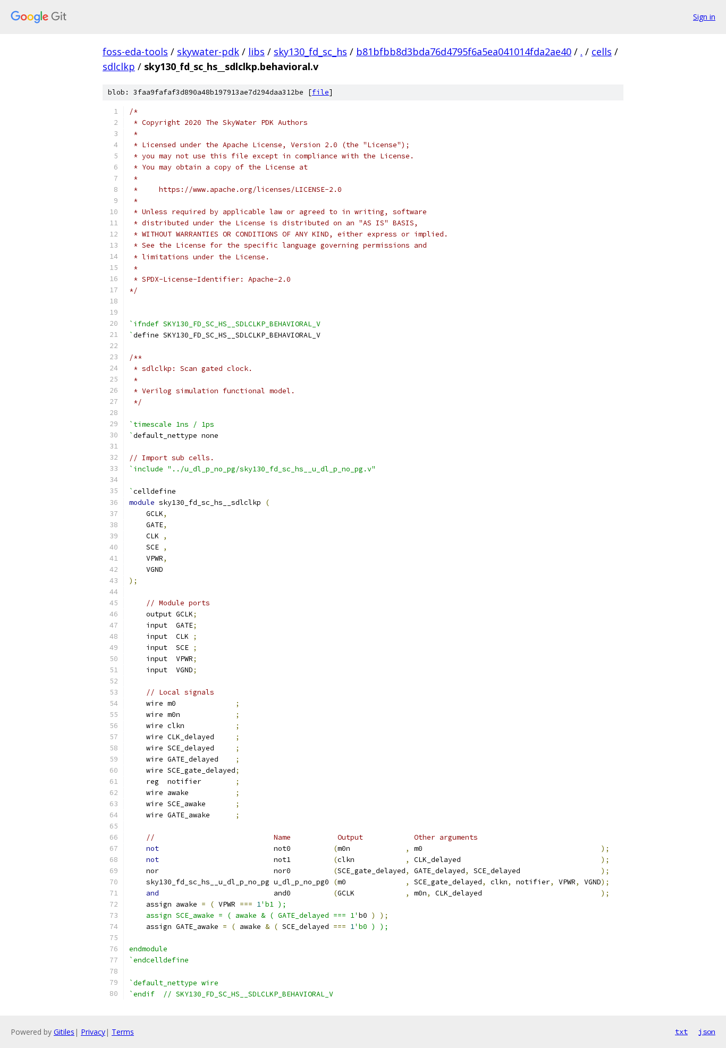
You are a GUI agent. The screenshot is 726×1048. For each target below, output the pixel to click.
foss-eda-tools (135, 51)
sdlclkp (119, 66)
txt (681, 1031)
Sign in (704, 17)
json (706, 1031)
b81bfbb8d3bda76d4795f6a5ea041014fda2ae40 (463, 51)
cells (602, 51)
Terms (123, 1032)
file (320, 92)
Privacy (93, 1032)
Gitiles (64, 1032)
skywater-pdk (208, 51)
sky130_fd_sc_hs (310, 51)
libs (256, 51)
